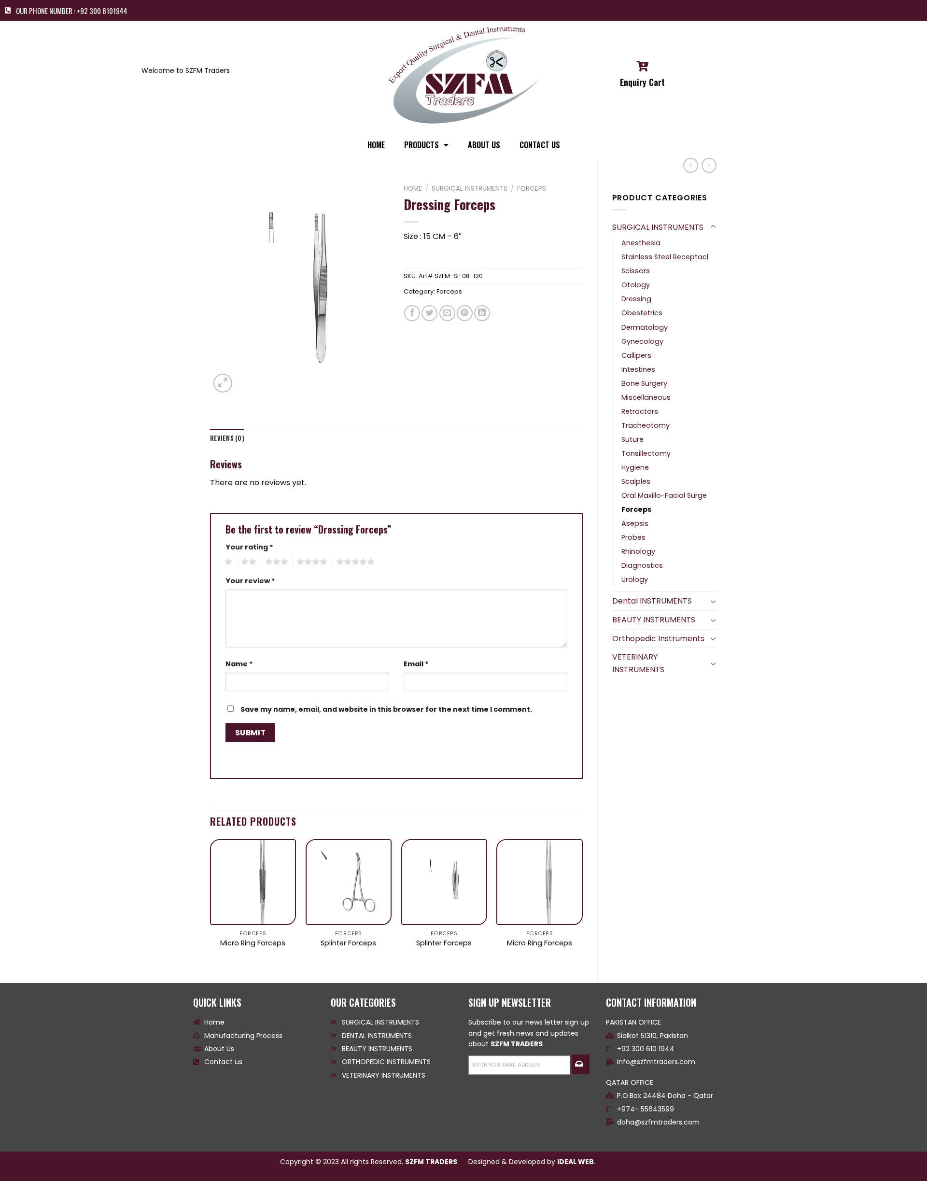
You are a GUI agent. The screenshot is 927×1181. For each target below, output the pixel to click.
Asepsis (634, 523)
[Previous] (210, 903)
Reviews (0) (227, 438)
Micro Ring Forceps (252, 943)
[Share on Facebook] (412, 313)
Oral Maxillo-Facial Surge (664, 495)
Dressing (636, 299)
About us (484, 145)
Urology (634, 579)
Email (416, 664)
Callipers (636, 355)
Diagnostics (642, 565)
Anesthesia (640, 243)
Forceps (636, 509)
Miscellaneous (646, 397)
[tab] (227, 438)
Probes (633, 537)
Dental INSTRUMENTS (652, 600)
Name (239, 664)
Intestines (638, 369)
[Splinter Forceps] (349, 882)
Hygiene (635, 467)
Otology (635, 285)
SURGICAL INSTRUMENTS (657, 227)
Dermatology (644, 327)
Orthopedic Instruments (658, 638)
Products (421, 145)
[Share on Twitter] (429, 313)
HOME (376, 145)
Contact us (540, 145)
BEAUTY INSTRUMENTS (653, 619)
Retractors (639, 411)
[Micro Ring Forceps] (253, 882)
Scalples (635, 481)
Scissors (635, 271)
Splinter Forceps (348, 943)
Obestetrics (641, 313)
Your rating (249, 547)
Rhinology (638, 551)
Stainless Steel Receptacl (664, 257)
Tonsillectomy (646, 453)
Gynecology (642, 341)
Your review (250, 581)
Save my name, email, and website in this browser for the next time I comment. (386, 709)
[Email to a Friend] (447, 313)
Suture (632, 439)
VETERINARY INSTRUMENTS (638, 663)
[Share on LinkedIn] (482, 313)
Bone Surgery (644, 383)
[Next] (582, 903)
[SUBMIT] (580, 1064)
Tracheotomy (645, 425)
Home (413, 188)
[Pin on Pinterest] (465, 313)
